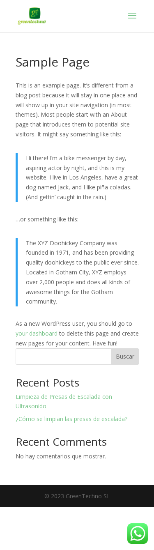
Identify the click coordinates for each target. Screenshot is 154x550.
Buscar (125, 356)
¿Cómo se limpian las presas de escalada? (71, 419)
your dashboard (36, 333)
